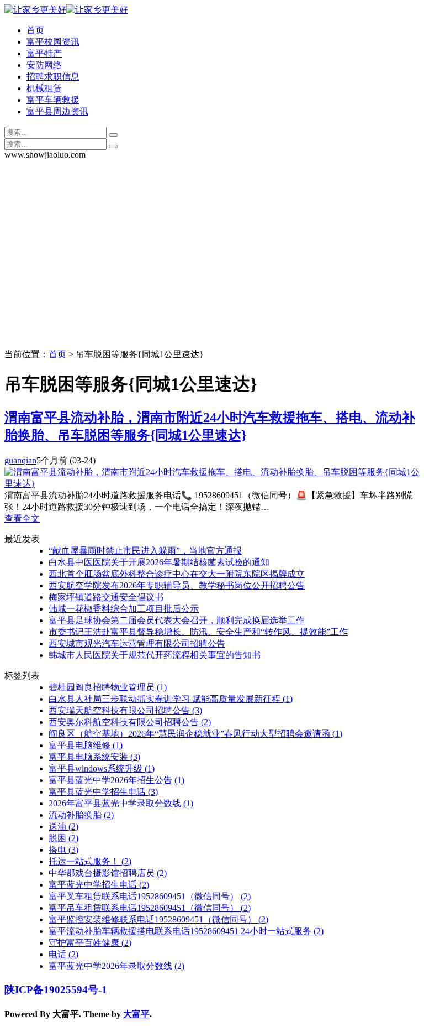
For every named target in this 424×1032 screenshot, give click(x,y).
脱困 (63, 838)
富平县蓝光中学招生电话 (103, 791)
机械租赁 (44, 88)
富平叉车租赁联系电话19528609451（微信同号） (150, 896)
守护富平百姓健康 (90, 942)
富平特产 (44, 53)
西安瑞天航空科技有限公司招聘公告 (125, 710)
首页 (35, 30)
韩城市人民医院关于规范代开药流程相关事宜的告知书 (155, 655)
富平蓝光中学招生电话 (99, 884)
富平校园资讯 (53, 41)
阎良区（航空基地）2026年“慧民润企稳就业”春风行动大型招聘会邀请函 (195, 733)
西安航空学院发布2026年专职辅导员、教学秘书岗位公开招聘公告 (177, 585)
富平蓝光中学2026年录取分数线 (116, 966)
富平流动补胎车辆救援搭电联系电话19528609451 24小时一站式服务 (186, 931)
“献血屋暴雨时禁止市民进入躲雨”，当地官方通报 (145, 550)
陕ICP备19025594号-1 (55, 989)
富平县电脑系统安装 (94, 757)
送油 (63, 826)
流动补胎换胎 (81, 815)
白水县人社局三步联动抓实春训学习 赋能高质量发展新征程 (171, 698)
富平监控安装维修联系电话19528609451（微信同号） (158, 919)
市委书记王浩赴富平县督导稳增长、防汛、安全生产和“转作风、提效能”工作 (198, 632)
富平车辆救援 (53, 100)
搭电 (63, 849)
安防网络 (44, 65)
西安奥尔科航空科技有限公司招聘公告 (130, 722)
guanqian (20, 460)
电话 (63, 954)
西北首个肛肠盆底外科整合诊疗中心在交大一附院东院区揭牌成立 (177, 573)
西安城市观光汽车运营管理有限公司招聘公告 (137, 643)
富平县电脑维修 (86, 745)
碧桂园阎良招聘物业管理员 (108, 687)
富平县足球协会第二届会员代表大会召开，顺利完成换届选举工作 (177, 620)
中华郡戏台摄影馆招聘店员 (108, 873)
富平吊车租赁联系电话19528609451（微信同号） (150, 908)
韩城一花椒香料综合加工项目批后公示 (124, 608)
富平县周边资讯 (57, 111)
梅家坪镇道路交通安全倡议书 (106, 597)
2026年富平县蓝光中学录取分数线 (121, 803)
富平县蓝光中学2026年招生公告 (116, 780)
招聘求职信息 (53, 76)
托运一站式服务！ (90, 861)
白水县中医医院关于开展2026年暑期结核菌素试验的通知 (159, 562)
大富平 (136, 1014)
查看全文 (22, 518)
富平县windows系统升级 (102, 768)
